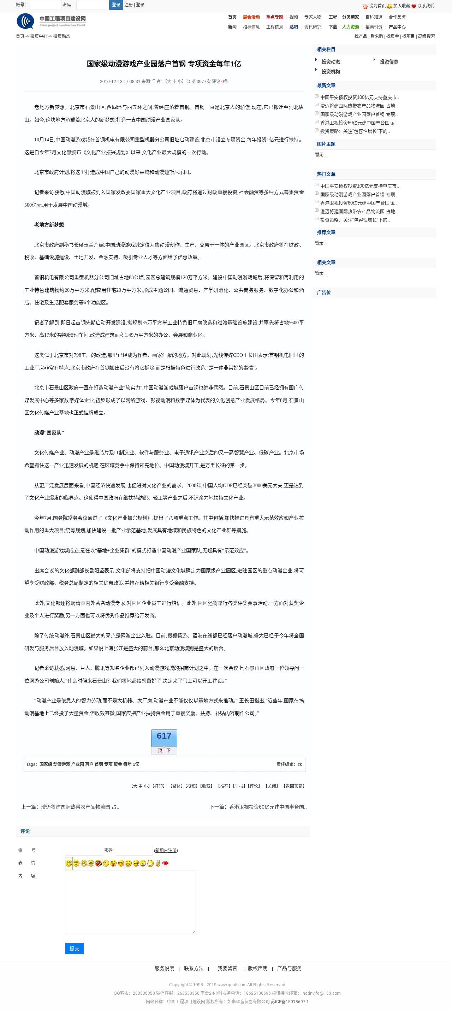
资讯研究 (312, 27)
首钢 (99, 764)
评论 (254, 786)
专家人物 (312, 17)
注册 (128, 4)
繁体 (176, 786)
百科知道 (373, 17)
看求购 (376, 36)
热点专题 (274, 17)
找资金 (392, 36)
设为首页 (377, 6)
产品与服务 (289, 968)
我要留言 (227, 968)
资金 (118, 764)
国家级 (46, 764)
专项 (108, 764)
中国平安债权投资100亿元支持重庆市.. (359, 97)
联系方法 (194, 968)
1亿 (136, 764)
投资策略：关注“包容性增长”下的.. (355, 131)
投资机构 (331, 71)
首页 (20, 36)
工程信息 (274, 27)
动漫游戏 (61, 764)
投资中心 (38, 36)
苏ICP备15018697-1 (289, 1001)
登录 (140, 4)
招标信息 (251, 27)
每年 (127, 764)
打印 (158, 786)
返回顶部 (294, 786)
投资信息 (389, 61)
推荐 (224, 786)
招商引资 (373, 27)
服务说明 (164, 968)
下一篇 (216, 807)
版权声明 (258, 968)
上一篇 (28, 807)
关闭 (272, 786)
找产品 (361, 36)
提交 (74, 948)
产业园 (77, 764)
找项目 (408, 36)
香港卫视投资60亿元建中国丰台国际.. (358, 122)
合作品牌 (397, 17)
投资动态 (61, 36)
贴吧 (294, 27)
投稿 (191, 786)
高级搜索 (426, 36)
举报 (239, 786)
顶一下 (164, 750)
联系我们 (425, 6)
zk (300, 764)
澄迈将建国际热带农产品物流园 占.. (80, 807)
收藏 (206, 786)
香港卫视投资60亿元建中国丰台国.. (268, 807)
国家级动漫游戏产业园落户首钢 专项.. (359, 114)
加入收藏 (401, 6)
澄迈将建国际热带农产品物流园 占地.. (359, 105)
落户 (89, 764)
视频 (294, 17)
